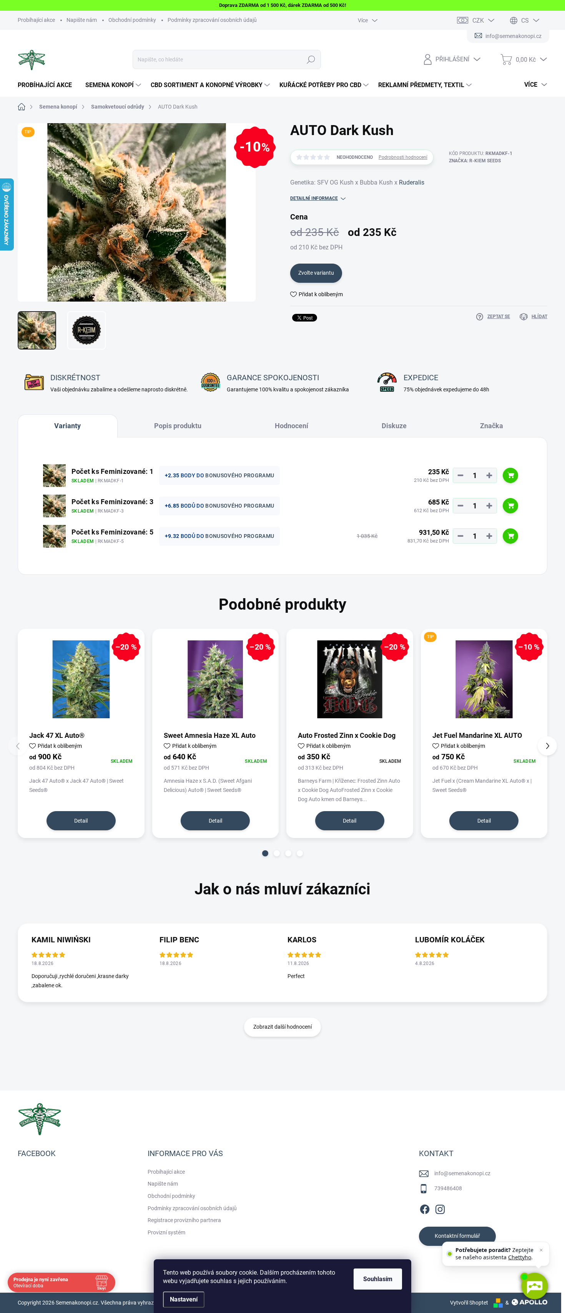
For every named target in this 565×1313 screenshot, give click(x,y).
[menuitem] (48, 85)
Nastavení (184, 1299)
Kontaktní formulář (457, 1236)
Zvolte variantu (316, 273)
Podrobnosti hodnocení (403, 157)
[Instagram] (440, 1208)
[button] (265, 853)
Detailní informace (314, 198)
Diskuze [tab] (394, 426)
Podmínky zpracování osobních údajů (212, 20)
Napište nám (81, 20)
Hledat (311, 59)
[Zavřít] (541, 1250)
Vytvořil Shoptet (469, 1303)
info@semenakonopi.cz (462, 1173)
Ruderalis (411, 182)
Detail (81, 821)
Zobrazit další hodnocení (282, 1027)
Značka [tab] (491, 426)
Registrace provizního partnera (184, 1220)
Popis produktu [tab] (177, 426)
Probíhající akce (36, 20)
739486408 (448, 1188)
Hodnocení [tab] (291, 426)
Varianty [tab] (67, 426)
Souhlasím (377, 1279)
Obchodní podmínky (132, 20)
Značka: (475, 160)
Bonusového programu (239, 475)
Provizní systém (166, 1232)
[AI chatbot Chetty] (534, 1286)
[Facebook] (424, 1208)
